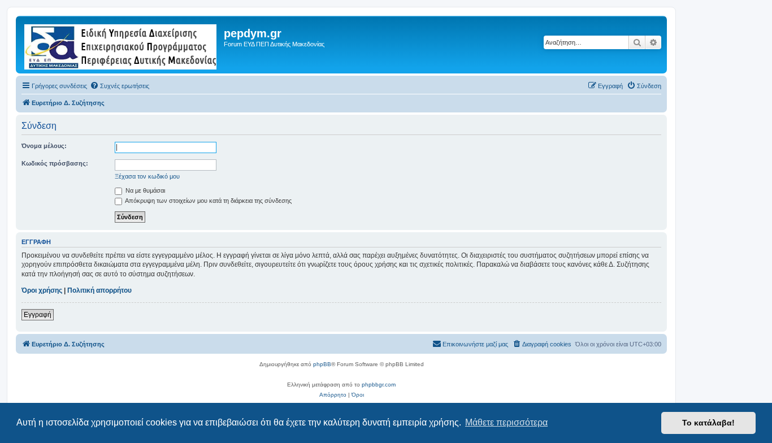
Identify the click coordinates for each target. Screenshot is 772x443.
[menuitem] (119, 86)
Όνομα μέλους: (44, 145)
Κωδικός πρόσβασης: (54, 163)
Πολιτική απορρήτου (99, 290)
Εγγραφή (37, 315)
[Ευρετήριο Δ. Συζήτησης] (121, 45)
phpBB (322, 364)
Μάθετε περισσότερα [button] (506, 422)
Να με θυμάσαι (144, 190)
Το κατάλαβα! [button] (708, 422)
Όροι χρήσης (41, 290)
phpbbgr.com (379, 384)
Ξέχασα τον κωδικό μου (147, 176)
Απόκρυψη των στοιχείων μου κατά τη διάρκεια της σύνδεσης (208, 200)
